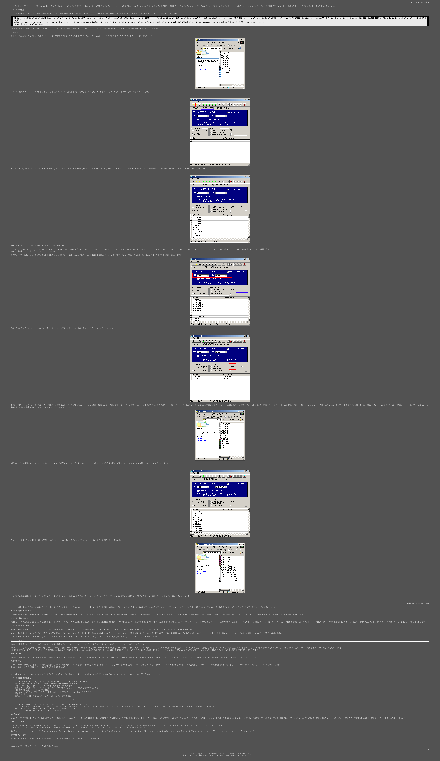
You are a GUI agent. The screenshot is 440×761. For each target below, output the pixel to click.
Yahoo (211, 753)
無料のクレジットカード (206, 755)
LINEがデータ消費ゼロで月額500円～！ (233, 753)
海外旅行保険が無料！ (239, 755)
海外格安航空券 (223, 755)
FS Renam (14, 32)
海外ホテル (252, 755)
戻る (427, 749)
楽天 (216, 753)
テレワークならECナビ (199, 753)
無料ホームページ (190, 755)
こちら (145, 36)
